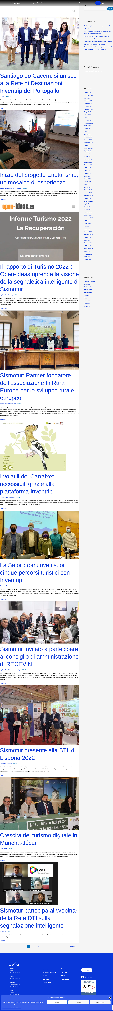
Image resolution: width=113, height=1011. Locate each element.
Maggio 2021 (87, 156)
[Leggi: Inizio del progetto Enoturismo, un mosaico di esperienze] (39, 139)
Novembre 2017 (88, 218)
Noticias (81, 3)
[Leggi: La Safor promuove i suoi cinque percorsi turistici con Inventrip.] (39, 535)
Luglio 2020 (87, 170)
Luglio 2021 (87, 153)
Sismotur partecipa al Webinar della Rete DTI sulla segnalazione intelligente (38, 918)
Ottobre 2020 (87, 167)
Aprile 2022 (87, 131)
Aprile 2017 (87, 226)
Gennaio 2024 (88, 103)
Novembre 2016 (88, 234)
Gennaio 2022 (88, 140)
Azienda (62, 3)
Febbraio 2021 (88, 159)
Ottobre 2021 (87, 145)
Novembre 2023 (88, 109)
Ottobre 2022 (87, 126)
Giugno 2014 (87, 259)
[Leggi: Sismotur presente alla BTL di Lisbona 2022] (39, 715)
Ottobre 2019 (87, 173)
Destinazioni (3, 497)
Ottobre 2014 (87, 257)
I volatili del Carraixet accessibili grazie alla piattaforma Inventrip (27, 484)
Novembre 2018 (88, 195)
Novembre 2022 (88, 123)
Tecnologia (11, 295)
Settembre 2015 (88, 248)
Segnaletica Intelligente (42, 3)
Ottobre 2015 (87, 245)
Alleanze (63, 975)
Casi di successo (72, 3)
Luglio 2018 (87, 204)
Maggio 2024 (87, 98)
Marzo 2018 (87, 209)
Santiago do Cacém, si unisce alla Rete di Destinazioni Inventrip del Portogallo (38, 83)
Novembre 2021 (88, 142)
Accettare (57, 1002)
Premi (85, 298)
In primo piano (4, 188)
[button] (110, 997)
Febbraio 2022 (88, 137)
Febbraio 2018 (88, 212)
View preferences (100, 1002)
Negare (79, 1002)
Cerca (110, 8)
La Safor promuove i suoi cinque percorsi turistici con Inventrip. (35, 572)
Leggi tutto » (3, 108)
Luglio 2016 (87, 240)
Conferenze (3, 763)
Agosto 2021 (87, 151)
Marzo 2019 (87, 187)
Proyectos (87, 303)
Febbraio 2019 (88, 190)
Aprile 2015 (87, 251)
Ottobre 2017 (87, 220)
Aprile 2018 (87, 206)
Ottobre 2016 (87, 237)
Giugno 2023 (87, 112)
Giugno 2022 (87, 128)
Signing (45, 975)
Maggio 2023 (87, 114)
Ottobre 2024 (87, 92)
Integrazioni (54, 3)
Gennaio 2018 (88, 215)
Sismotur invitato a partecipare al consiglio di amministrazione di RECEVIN (39, 656)
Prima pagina (87, 300)
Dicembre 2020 (88, 165)
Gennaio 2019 (88, 192)
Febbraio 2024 (88, 100)
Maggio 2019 (87, 181)
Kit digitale (64, 972)
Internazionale (12, 188)
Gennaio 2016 (88, 243)
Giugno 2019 (87, 178)
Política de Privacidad (16, 1007)
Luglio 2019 (87, 176)
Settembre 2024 (88, 95)
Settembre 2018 (88, 201)
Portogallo (2, 96)
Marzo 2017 (87, 229)
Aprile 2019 (87, 184)
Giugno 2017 (87, 223)
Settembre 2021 (88, 148)
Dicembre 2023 (88, 106)
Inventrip (32, 3)
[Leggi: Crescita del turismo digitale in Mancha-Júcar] (39, 803)
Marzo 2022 (87, 134)
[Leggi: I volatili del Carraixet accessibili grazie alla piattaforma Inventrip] (33, 446)
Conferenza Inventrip (89, 281)
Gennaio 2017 (88, 232)
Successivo (73, 946)
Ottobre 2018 (87, 198)
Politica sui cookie (6, 1007)
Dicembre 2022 (88, 120)
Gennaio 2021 (88, 162)
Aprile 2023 (87, 117)
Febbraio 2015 (88, 254)
